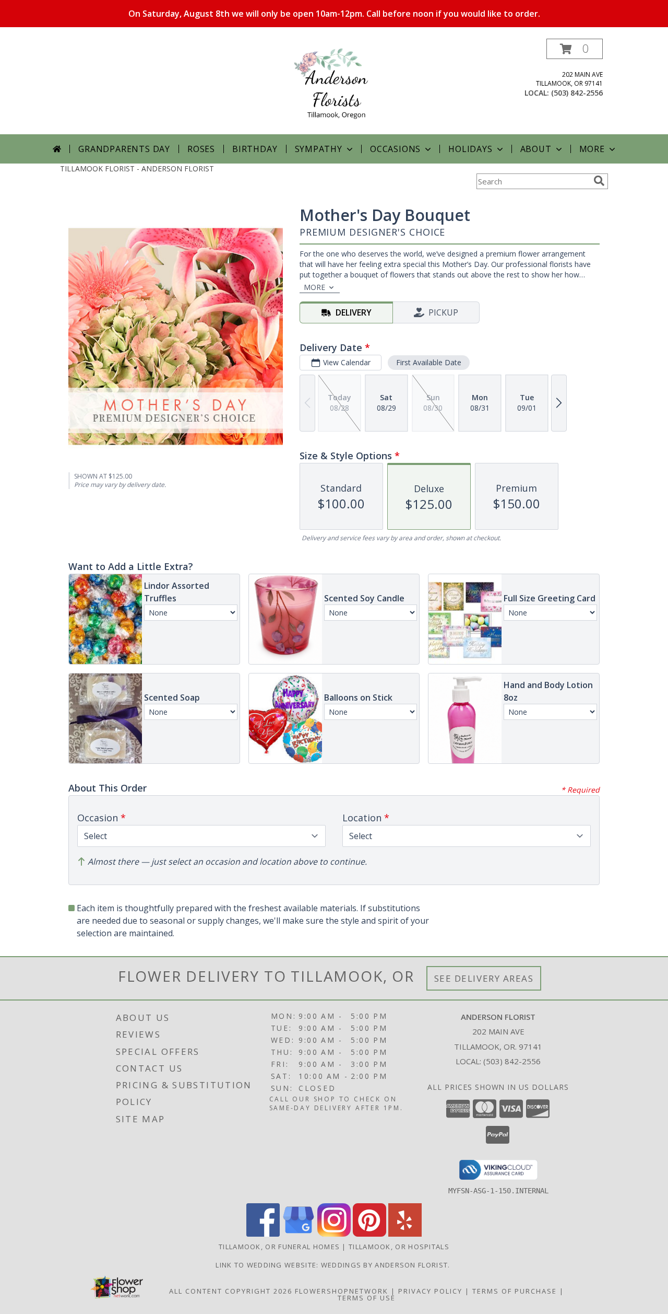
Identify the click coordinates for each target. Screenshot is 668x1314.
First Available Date (428, 362)
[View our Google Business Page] (298, 1234)
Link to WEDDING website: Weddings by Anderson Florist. (334, 1265)
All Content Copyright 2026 (230, 1291)
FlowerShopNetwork (341, 1291)
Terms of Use (367, 1298)
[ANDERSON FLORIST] (334, 86)
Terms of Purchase (514, 1291)
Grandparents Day (124, 149)
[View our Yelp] (405, 1234)
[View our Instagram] (334, 1234)
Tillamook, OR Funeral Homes (279, 1246)
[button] (574, 49)
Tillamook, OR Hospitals (399, 1246)
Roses (201, 149)
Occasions (395, 149)
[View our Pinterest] (369, 1234)
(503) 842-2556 (577, 93)
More (592, 149)
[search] (599, 181)
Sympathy (318, 149)
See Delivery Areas (484, 978)
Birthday (254, 149)
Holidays (470, 149)
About (536, 149)
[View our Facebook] (263, 1234)
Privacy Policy (430, 1291)
